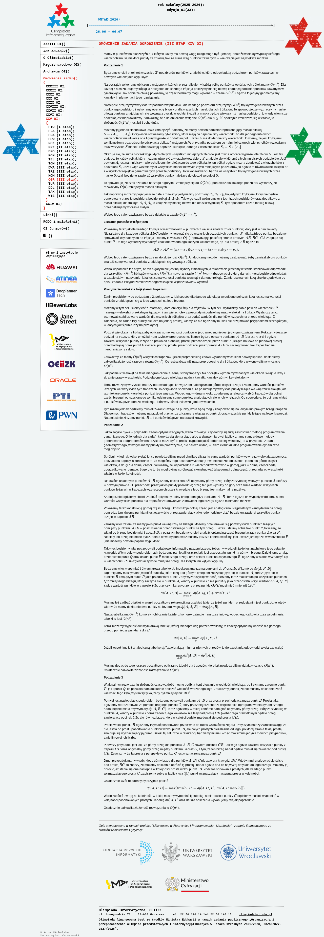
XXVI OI (53, 115)
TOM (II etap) (61, 163)
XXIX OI (53, 103)
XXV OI (52, 119)
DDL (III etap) (62, 188)
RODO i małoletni (59, 222)
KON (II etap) (61, 155)
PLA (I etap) (60, 131)
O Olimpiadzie (56, 58)
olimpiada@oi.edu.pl (255, 914)
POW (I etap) (60, 139)
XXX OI (52, 99)
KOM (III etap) (62, 176)
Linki (48, 215)
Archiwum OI (54, 71)
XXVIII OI (55, 107)
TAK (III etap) (62, 192)
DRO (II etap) (61, 151)
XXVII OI (54, 111)
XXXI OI (53, 94)
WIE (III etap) (62, 196)
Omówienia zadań (58, 78)
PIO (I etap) (60, 127)
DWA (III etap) (62, 167)
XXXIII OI (52, 44)
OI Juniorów (54, 229)
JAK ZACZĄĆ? (54, 51)
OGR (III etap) (62, 180)
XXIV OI (53, 204)
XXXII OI (54, 90)
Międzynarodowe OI (60, 65)
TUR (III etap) (62, 184)
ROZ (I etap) (60, 143)
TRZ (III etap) (62, 172)
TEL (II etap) (61, 159)
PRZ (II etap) (61, 147)
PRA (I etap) (60, 135)
